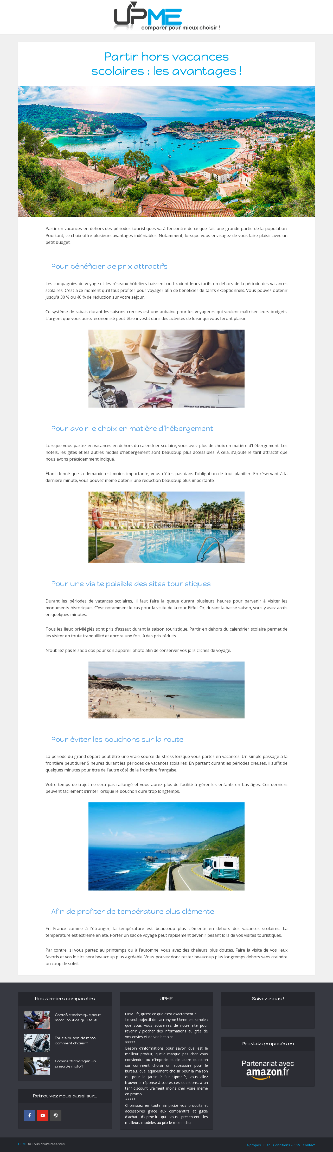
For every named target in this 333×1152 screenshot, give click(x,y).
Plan (267, 1145)
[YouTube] (42, 1115)
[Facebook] (29, 1115)
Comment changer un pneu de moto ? (75, 1064)
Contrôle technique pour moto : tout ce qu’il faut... (78, 1017)
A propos (254, 1145)
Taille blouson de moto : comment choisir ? (76, 1040)
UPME (22, 1144)
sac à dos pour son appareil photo (111, 650)
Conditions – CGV (286, 1145)
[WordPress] (55, 1115)
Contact (309, 1145)
